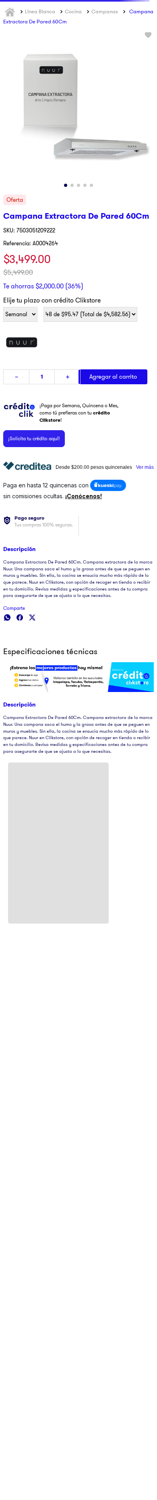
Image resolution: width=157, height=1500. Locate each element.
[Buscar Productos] (136, 30)
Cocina (73, 53)
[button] (78, 466)
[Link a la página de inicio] (11, 53)
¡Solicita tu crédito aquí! (34, 480)
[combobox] (78, 30)
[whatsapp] (7, 659)
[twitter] (32, 659)
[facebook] (20, 659)
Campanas (104, 53)
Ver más (145, 509)
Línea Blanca (40, 53)
